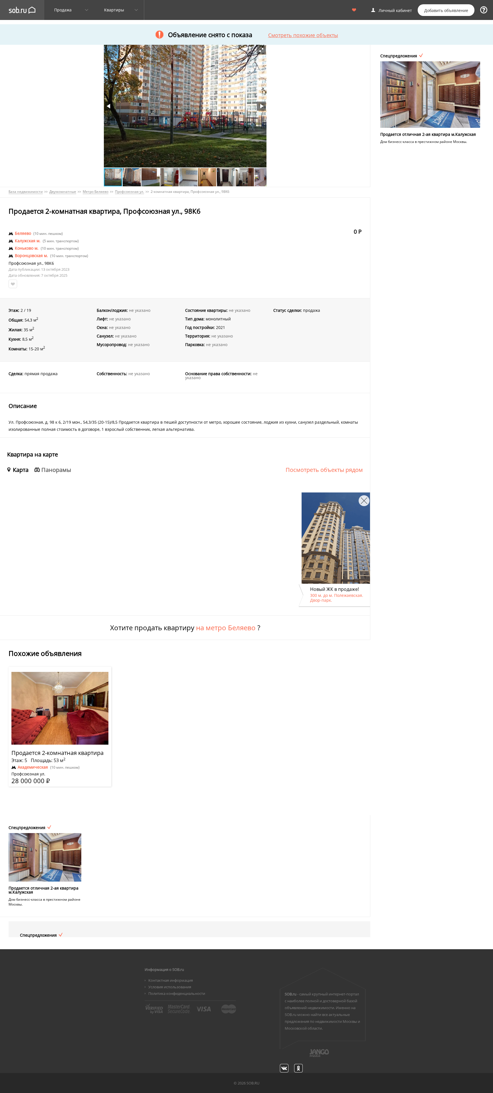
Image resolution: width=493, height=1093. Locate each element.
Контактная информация (170, 980)
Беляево (23, 233)
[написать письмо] (308, 1056)
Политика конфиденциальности (176, 993)
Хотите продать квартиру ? (185, 627)
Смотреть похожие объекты (303, 35)
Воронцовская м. (31, 255)
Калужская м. (28, 241)
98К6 (49, 263)
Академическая (33, 767)
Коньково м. (27, 248)
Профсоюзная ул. (26, 263)
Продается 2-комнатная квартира (57, 753)
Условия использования (169, 986)
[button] (261, 49)
